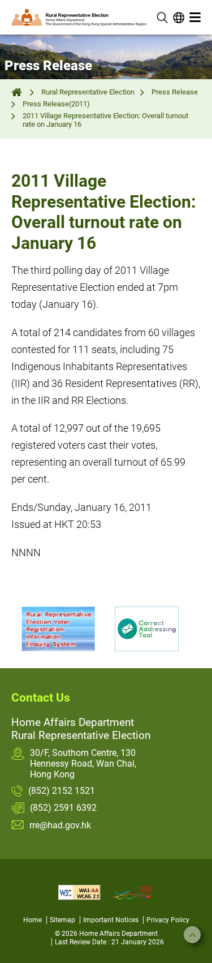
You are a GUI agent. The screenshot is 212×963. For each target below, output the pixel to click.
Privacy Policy (167, 920)
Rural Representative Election (88, 92)
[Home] (17, 92)
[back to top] (192, 934)
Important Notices (111, 920)
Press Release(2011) (56, 104)
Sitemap (62, 920)
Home (32, 920)
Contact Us (40, 697)
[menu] (195, 17)
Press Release (175, 92)
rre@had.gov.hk (60, 825)
